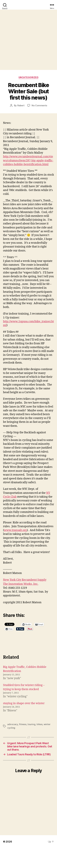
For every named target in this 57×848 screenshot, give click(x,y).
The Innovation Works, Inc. (20, 584)
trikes (39, 724)
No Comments (39, 105)
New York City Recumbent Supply (24, 580)
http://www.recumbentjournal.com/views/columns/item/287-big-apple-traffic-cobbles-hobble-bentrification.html (28, 160)
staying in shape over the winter (24, 703)
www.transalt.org (15, 530)
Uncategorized (29, 77)
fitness (22, 724)
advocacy (12, 724)
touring (31, 724)
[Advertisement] (28, 39)
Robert (20, 105)
